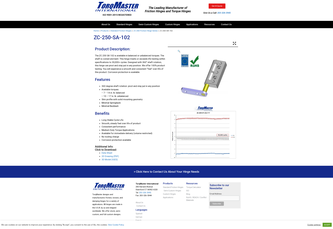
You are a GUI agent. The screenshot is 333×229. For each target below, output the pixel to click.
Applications (192, 24)
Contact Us (226, 24)
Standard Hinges (124, 24)
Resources (209, 24)
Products (105, 31)
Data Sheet (107, 153)
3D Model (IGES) (110, 159)
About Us (105, 24)
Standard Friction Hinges (121, 31)
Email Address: (216, 194)
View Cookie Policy (116, 225)
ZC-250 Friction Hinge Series (145, 31)
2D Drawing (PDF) (110, 156)
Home (96, 31)
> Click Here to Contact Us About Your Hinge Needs (166, 171)
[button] (203, 51)
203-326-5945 (224, 12)
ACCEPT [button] (327, 225)
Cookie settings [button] (314, 225)
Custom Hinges (172, 24)
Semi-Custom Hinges (149, 24)
